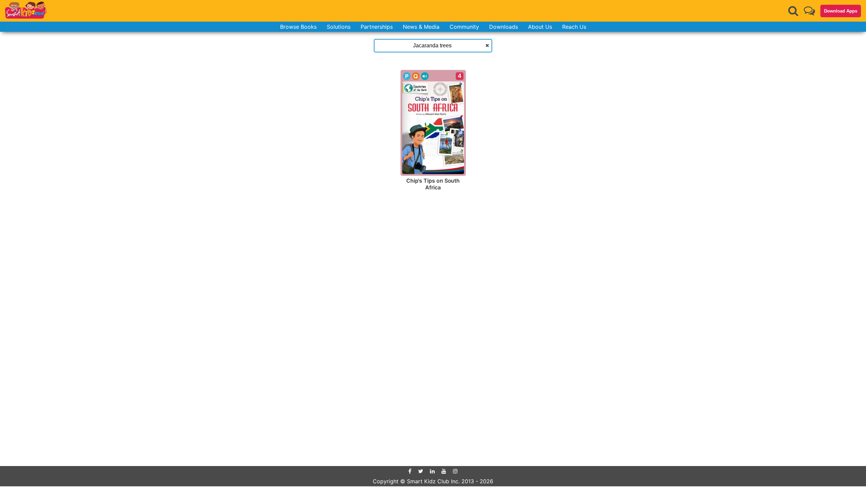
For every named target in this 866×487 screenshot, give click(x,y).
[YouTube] (444, 471)
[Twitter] (420, 471)
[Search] (793, 10)
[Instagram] (455, 471)
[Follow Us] (809, 11)
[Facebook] (410, 471)
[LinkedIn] (432, 471)
